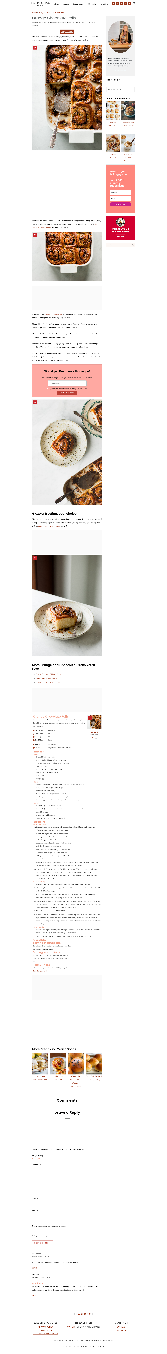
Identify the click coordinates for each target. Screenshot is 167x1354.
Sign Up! (71, 1327)
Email (35, 1211)
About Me (92, 4)
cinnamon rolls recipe (54, 314)
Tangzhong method (40, 971)
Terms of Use (45, 1330)
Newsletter (104, 4)
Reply (34, 1268)
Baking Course (78, 4)
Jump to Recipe (67, 32)
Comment (36, 1165)
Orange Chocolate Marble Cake (48, 682)
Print (95, 738)
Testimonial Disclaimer (45, 1333)
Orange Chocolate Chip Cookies (48, 674)
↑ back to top (83, 1314)
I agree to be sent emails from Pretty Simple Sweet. (68, 389)
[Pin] (35, 48)
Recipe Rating (37, 1155)
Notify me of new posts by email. (45, 1236)
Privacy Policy (45, 1327)
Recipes (66, 4)
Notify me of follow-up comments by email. (49, 1226)
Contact (121, 1327)
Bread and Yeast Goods (55, 12)
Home (56, 4)
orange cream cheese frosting (49, 526)
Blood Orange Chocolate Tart (47, 678)
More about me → (120, 70)
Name (35, 1199)
